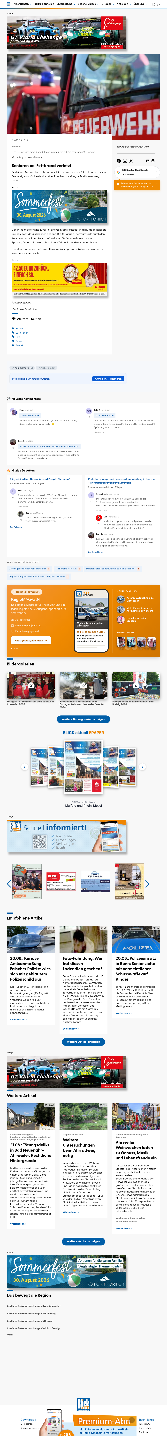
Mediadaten (26, 1424)
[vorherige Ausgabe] (24, 766)
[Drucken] (153, 161)
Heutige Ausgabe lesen (29, 640)
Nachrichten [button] (21, 4)
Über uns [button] (139, 4)
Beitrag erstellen (44, 4)
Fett (18, 337)
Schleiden (21, 328)
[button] (9, 884)
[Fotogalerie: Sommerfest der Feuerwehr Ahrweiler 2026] (31, 685)
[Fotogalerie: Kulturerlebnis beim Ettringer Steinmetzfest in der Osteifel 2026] (83, 685)
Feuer (19, 341)
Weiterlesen (17, 1019)
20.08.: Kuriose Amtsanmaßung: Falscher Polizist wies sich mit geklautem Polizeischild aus (30, 969)
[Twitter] (131, 161)
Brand (19, 345)
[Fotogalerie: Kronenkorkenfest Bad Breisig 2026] (136, 685)
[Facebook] (119, 161)
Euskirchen (22, 333)
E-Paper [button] (106, 4)
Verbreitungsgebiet (30, 1428)
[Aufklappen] (132, 1420)
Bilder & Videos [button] (87, 4)
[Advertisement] (83, 1361)
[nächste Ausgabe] (142, 766)
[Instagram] (125, 161)
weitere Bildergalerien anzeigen (83, 719)
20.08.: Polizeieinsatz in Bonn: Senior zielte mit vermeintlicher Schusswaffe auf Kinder (136, 969)
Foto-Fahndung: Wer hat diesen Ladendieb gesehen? (83, 964)
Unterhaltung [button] (65, 4)
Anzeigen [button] (123, 4)
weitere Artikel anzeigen (83, 1041)
